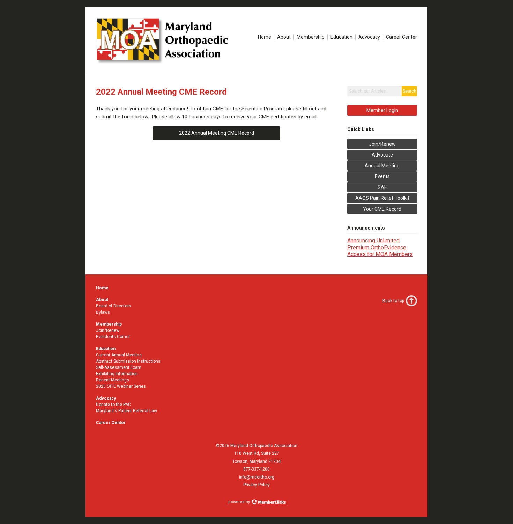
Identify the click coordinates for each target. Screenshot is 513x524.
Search (409, 91)
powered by (239, 502)
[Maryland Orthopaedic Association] (167, 63)
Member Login (382, 110)
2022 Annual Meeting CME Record (216, 133)
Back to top (393, 300)
